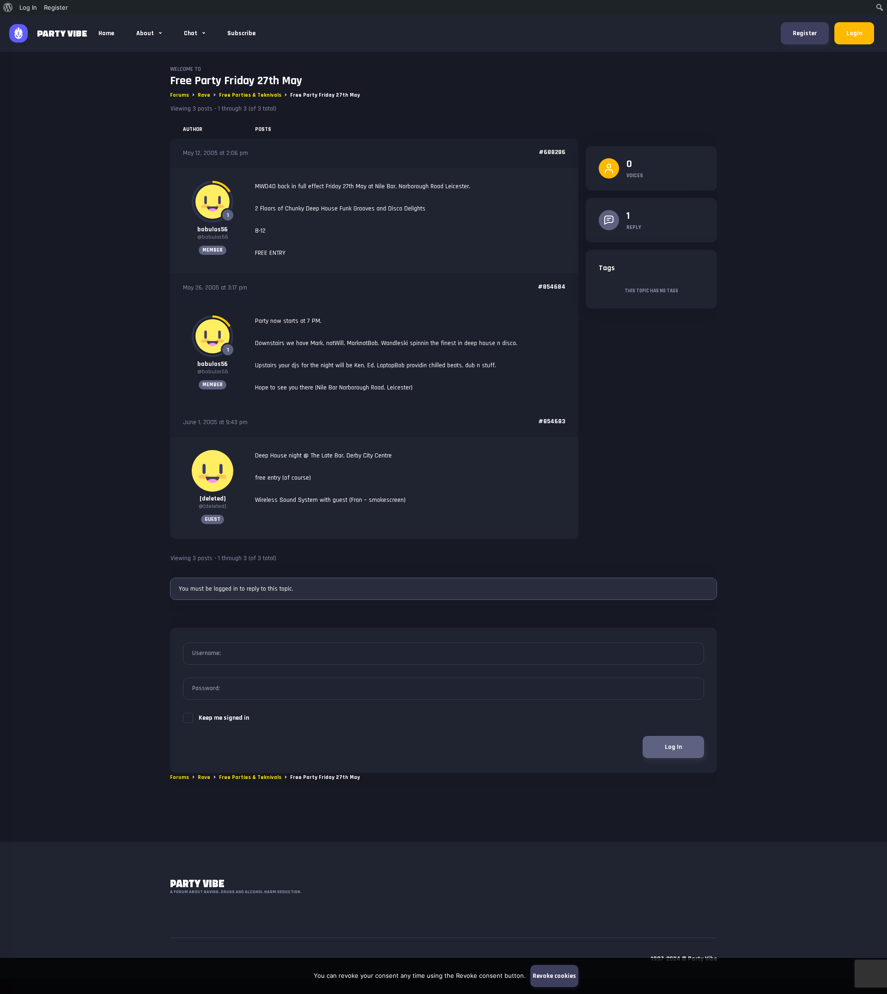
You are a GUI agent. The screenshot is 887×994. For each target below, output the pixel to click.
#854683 (551, 421)
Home (106, 33)
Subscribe (241, 33)
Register (805, 33)
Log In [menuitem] (28, 7)
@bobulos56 (212, 237)
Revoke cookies (554, 976)
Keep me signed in (224, 718)
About (145, 33)
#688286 (552, 152)
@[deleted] (212, 506)
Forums (179, 95)
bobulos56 (212, 229)
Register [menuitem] (56, 7)
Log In (673, 747)
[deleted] (213, 498)
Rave (204, 95)
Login (854, 33)
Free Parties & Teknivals (250, 95)
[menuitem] (8, 7)
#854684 (551, 287)
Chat (191, 33)
